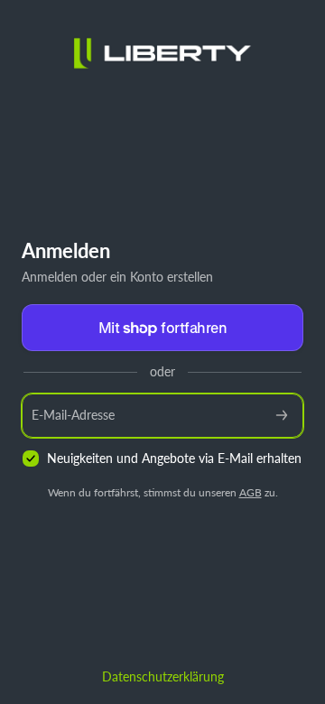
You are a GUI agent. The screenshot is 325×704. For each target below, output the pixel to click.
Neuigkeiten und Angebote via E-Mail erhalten (174, 458)
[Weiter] (281, 415)
